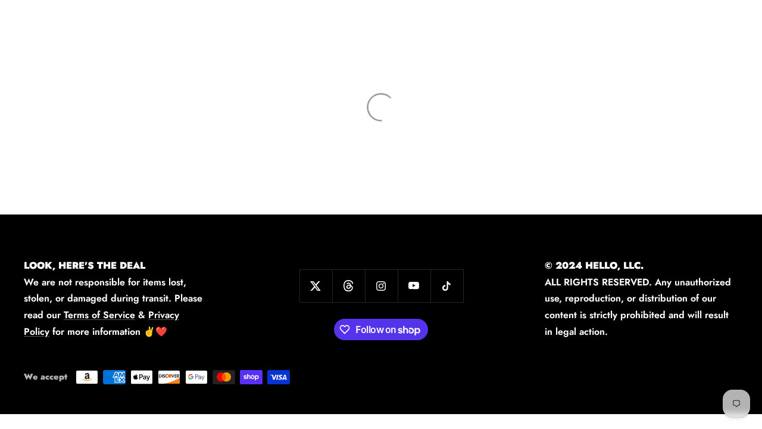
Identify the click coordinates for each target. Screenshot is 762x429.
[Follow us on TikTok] (446, 285)
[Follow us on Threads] (348, 285)
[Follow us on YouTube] (414, 285)
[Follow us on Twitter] (315, 285)
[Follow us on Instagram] (381, 285)
